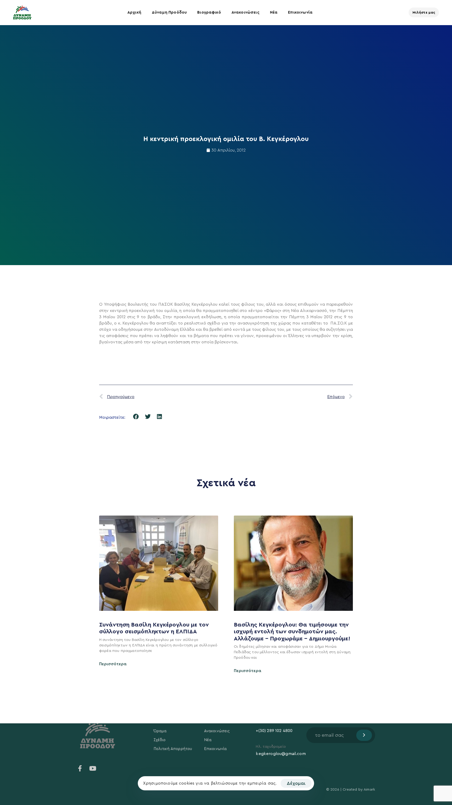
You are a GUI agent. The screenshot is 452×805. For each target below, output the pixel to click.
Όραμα (160, 731)
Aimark (369, 789)
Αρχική (134, 12)
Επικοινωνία (300, 12)
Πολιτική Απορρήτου (173, 749)
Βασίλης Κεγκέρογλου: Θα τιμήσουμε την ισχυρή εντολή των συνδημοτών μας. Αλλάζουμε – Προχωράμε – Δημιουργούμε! (293, 631)
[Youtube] (92, 768)
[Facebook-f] (80, 768)
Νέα (274, 12)
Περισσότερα (113, 664)
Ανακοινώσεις (245, 12)
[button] (136, 417)
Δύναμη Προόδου (169, 12)
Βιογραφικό (209, 12)
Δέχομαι (296, 783)
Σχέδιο (160, 740)
